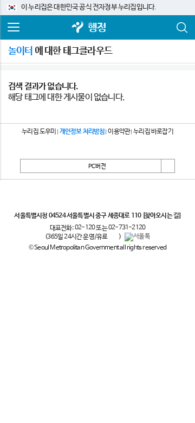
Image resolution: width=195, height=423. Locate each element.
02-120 (85, 228)
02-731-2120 (126, 228)
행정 (97, 28)
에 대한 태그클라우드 (60, 51)
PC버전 (97, 166)
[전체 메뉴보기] (13, 28)
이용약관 (119, 132)
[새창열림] (78, 28)
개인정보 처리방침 (82, 132)
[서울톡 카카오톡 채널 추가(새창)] (137, 237)
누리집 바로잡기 (153, 132)
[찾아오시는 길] (161, 216)
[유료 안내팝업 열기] (113, 237)
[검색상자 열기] (181, 28)
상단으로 (168, 166)
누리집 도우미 (39, 132)
